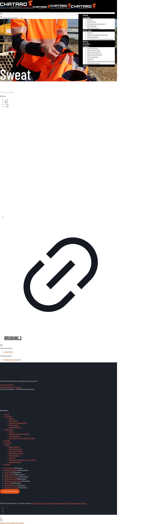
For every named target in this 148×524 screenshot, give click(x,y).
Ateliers (11, 432)
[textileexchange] (20, 407)
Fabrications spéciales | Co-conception (22, 460)
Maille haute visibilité (11, 360)
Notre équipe (13, 421)
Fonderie (12, 458)
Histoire (11, 419)
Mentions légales (58, 503)
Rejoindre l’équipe (15, 427)
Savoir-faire (8, 429)
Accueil (7, 414)
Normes (7, 440)
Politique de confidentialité (41, 503)
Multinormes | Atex (15, 449)
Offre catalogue (14, 456)
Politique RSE (13, 425)
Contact (7, 464)
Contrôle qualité (14, 436)
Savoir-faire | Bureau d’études (19, 434)
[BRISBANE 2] (60, 163)
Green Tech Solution (16, 451)
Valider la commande (7, 523)
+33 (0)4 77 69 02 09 (7, 385)
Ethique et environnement (18, 423)
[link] (21, 18)
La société (8, 416)
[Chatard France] (48, 8)
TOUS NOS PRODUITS (9, 491)
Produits (7, 445)
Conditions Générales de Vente (76, 503)
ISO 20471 (7, 352)
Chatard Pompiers (15, 462)
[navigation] (74, 520)
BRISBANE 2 (13, 337)
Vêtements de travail (16, 453)
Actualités (8, 443)
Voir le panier (19, 523)
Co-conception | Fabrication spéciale (22, 438)
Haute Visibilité (14, 447)
